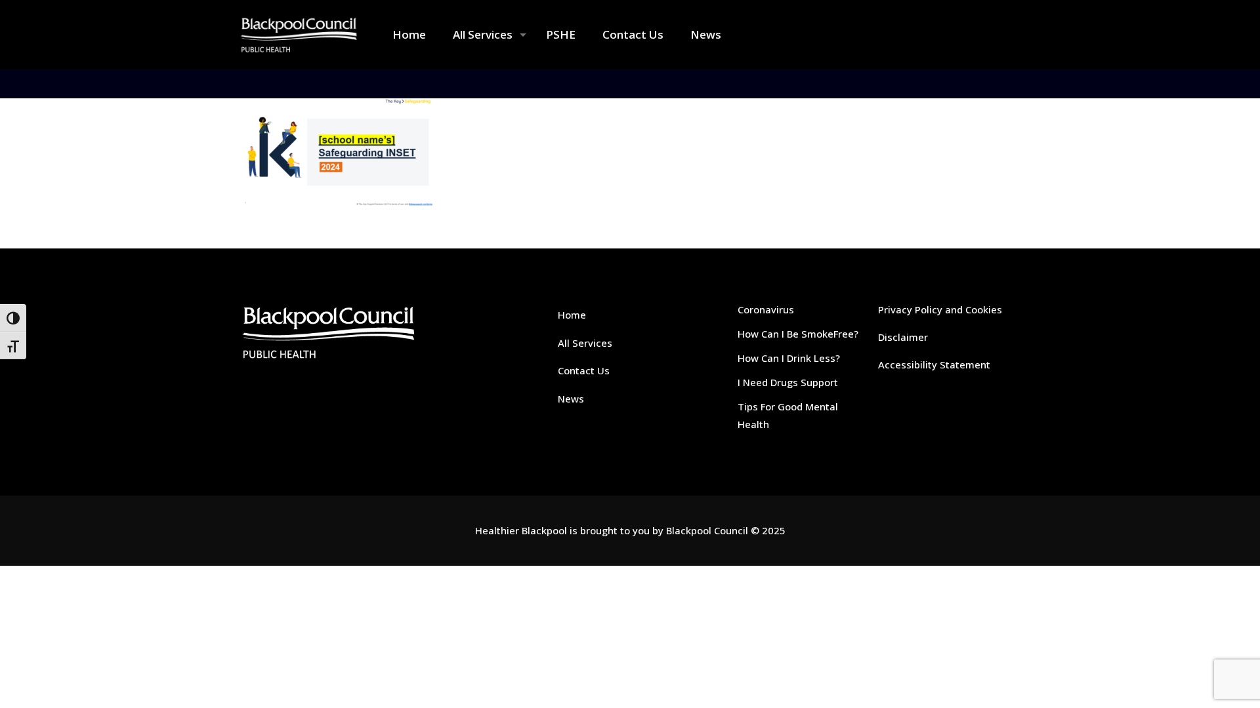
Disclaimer (903, 337)
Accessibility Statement (934, 364)
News (571, 398)
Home (572, 314)
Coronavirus (766, 309)
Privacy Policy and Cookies (940, 309)
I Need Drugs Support (788, 382)
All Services (585, 342)
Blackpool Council (707, 530)
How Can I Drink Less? (789, 357)
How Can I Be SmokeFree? (798, 333)
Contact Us (584, 370)
